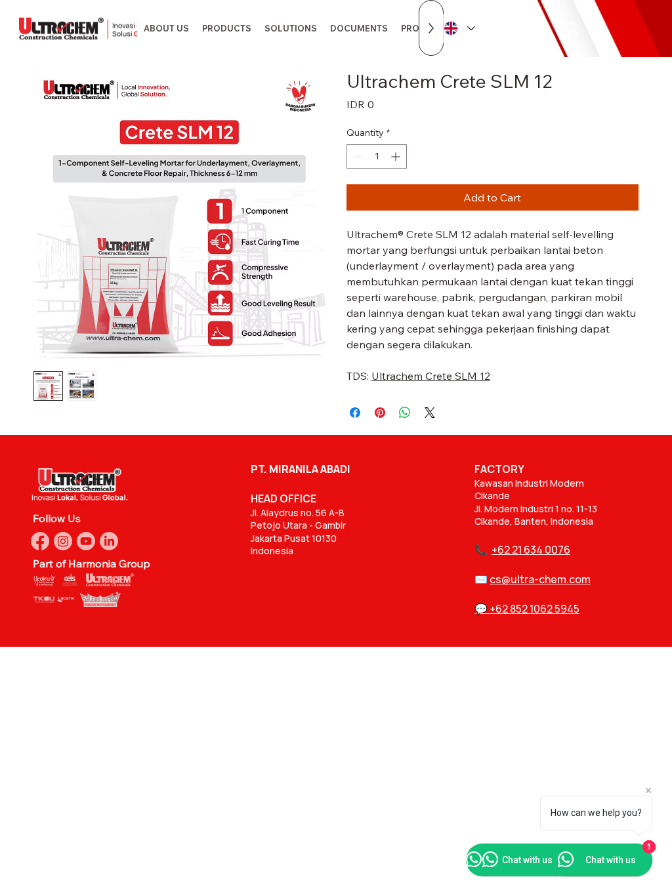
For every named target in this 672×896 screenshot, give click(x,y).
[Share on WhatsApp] (405, 412)
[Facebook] (40, 541)
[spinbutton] (376, 156)
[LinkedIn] (109, 541)
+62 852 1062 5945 (534, 608)
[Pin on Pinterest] (380, 412)
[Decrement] (356, 156)
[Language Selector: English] (459, 28)
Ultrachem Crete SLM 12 (430, 375)
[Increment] (396, 156)
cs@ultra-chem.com (540, 579)
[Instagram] (63, 541)
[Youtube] (86, 541)
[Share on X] (430, 412)
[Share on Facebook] (355, 412)
